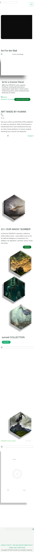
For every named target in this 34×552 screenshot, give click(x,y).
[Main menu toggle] (31, 4)
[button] (17, 474)
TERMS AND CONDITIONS (17, 547)
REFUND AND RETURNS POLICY (23, 545)
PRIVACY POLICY (6, 545)
